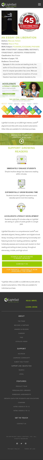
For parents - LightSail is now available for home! (22, 270)
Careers (21, 333)
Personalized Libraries (21, 390)
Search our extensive (22, 257)
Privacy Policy (14, 449)
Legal (21, 374)
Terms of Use (29, 449)
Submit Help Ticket (21, 362)
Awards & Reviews (21, 329)
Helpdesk (21, 354)
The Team (21, 321)
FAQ (21, 337)
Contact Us (21, 423)
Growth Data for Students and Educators (21, 398)
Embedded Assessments (21, 394)
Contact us (22, 264)
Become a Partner (21, 325)
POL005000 (17, 47)
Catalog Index (21, 341)
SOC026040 (26, 47)
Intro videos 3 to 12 (22, 410)
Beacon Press (13, 44)
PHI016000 (36, 47)
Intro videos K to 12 (21, 406)
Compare (21, 402)
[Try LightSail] (30, 32)
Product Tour (21, 386)
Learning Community (21, 358)
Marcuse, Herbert (14, 41)
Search (21, 370)
